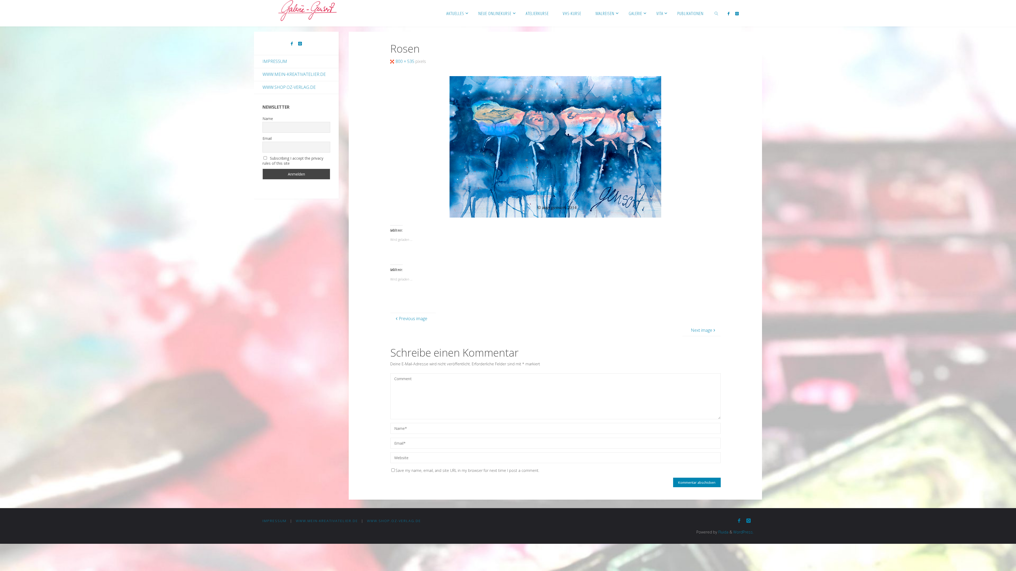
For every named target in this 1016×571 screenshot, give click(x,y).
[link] (716, 13)
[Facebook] (728, 13)
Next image (701, 330)
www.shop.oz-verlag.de (289, 87)
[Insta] (737, 13)
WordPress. (743, 532)
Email (267, 138)
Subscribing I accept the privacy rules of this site (292, 161)
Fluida (722, 532)
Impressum (274, 61)
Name (267, 118)
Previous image (413, 318)
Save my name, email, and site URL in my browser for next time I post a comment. (467, 470)
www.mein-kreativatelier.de (294, 74)
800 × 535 (405, 61)
